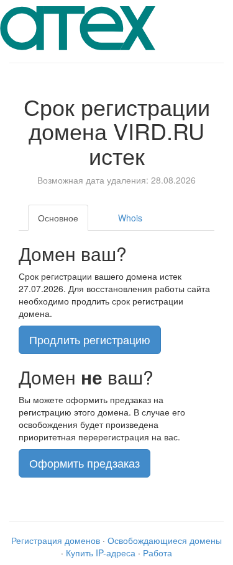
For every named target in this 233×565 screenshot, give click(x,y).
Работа (157, 552)
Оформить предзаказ (84, 463)
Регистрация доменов (55, 540)
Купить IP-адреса (100, 552)
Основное (58, 217)
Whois (130, 217)
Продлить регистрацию (89, 339)
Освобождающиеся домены (164, 540)
